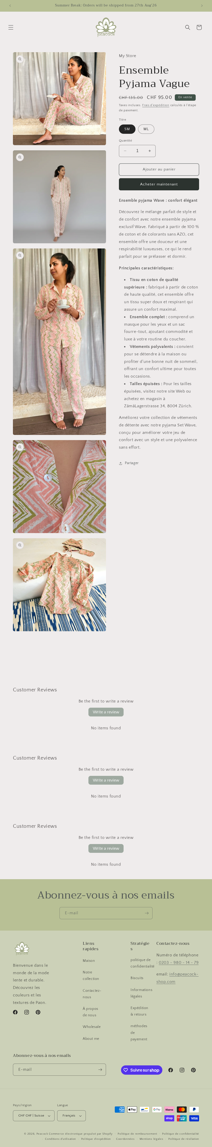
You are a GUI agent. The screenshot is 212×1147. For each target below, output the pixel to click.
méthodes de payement (139, 1032)
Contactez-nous (92, 994)
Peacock (42, 1133)
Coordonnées (125, 1139)
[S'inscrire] (146, 913)
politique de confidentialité (143, 963)
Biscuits (137, 978)
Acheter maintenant (159, 184)
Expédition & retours (139, 1011)
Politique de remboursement (137, 1133)
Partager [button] (132, 463)
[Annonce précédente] (10, 5)
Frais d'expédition (155, 105)
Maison (89, 961)
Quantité (125, 140)
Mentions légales (151, 1139)
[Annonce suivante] (202, 5)
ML (146, 129)
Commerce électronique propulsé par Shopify (80, 1133)
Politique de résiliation (183, 1139)
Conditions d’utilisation (60, 1139)
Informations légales (141, 993)
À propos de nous (90, 1012)
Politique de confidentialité (180, 1133)
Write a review (106, 712)
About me (91, 1039)
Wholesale (92, 1027)
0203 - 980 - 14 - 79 (179, 962)
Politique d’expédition (96, 1139)
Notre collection (91, 975)
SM (127, 129)
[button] (11, 27)
